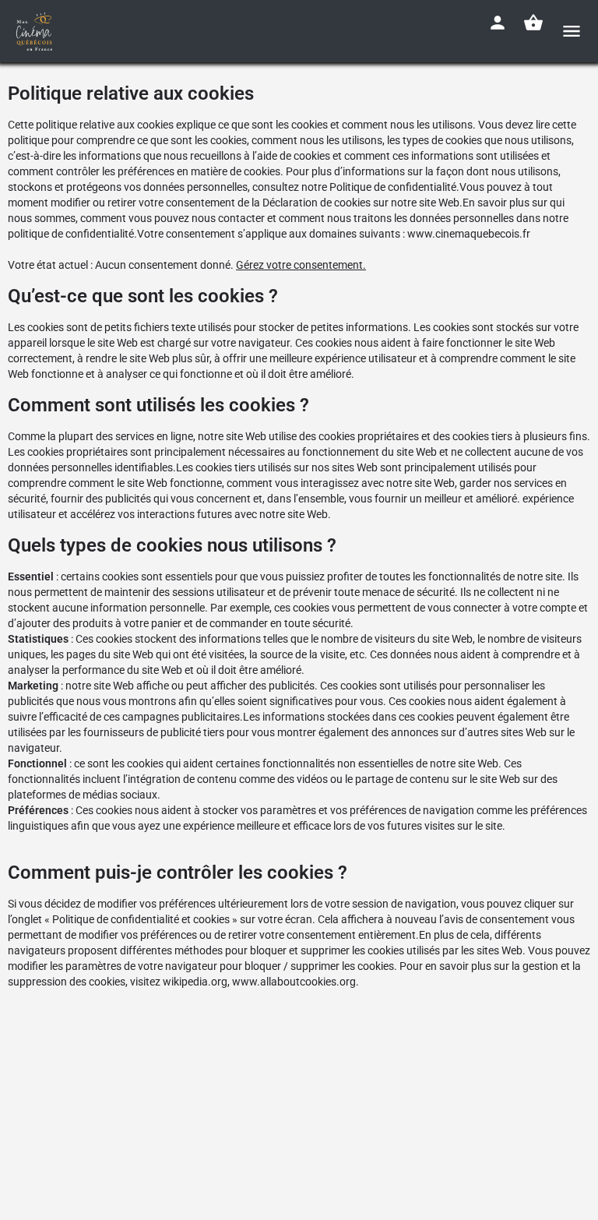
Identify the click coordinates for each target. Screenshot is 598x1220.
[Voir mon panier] (533, 22)
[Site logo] (36, 31)
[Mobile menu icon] (571, 31)
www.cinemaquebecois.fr (468, 233)
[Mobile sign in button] (497, 22)
